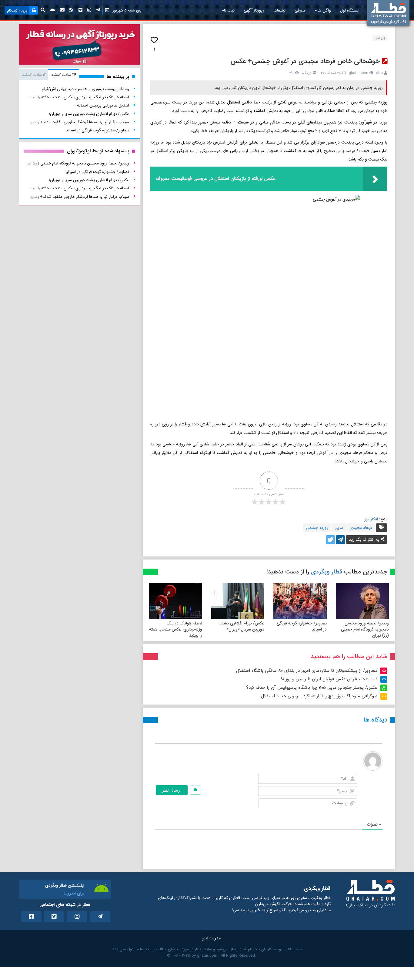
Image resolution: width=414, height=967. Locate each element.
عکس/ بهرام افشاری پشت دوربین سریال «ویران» (241, 626)
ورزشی (380, 38)
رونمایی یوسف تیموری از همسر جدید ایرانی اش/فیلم (85, 89)
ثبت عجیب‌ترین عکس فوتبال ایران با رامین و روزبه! (329, 679)
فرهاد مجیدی (360, 527)
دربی (339, 527)
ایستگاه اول (349, 10)
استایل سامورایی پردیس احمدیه (103, 105)
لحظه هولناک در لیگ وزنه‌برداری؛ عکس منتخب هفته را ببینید (175, 629)
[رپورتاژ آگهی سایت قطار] (79, 45)
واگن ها (324, 10)
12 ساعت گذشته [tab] (34, 75)
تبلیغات (279, 10)
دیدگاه (307, 73)
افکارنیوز (371, 519)
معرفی (300, 10)
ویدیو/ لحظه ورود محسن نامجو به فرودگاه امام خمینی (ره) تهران (365, 629)
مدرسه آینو (211, 938)
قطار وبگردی (326, 571)
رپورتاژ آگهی (254, 10)
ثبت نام (228, 10)
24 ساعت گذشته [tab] (63, 75)
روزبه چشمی (317, 527)
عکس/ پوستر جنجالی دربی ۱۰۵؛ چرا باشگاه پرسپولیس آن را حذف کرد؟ (311, 687)
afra (379, 73)
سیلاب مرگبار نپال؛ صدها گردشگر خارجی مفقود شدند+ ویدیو (79, 122)
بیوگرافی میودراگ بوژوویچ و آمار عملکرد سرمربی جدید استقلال (319, 696)
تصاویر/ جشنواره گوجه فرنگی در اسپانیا (302, 626)
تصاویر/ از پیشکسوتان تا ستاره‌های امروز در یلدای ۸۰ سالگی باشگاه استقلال (306, 670)
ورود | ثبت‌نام (17, 10)
